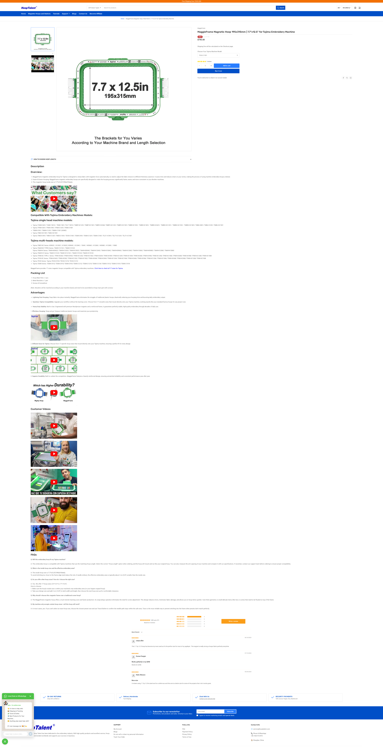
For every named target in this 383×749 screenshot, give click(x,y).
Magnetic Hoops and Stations (39, 14)
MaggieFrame (201, 28)
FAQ (183, 729)
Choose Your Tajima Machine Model (209, 51)
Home (23, 14)
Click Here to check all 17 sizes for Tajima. (108, 268)
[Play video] (54, 199)
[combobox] (194, 7)
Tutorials (56, 14)
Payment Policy (187, 732)
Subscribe (230, 711)
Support (65, 14)
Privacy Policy (187, 734)
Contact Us (83, 14)
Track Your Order (119, 737)
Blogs (74, 14)
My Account (118, 729)
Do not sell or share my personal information (129, 734)
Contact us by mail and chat (207, 698)
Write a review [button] (233, 621)
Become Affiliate (96, 14)
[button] (201, 61)
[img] (135, 638)
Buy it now (218, 71)
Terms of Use (186, 737)
